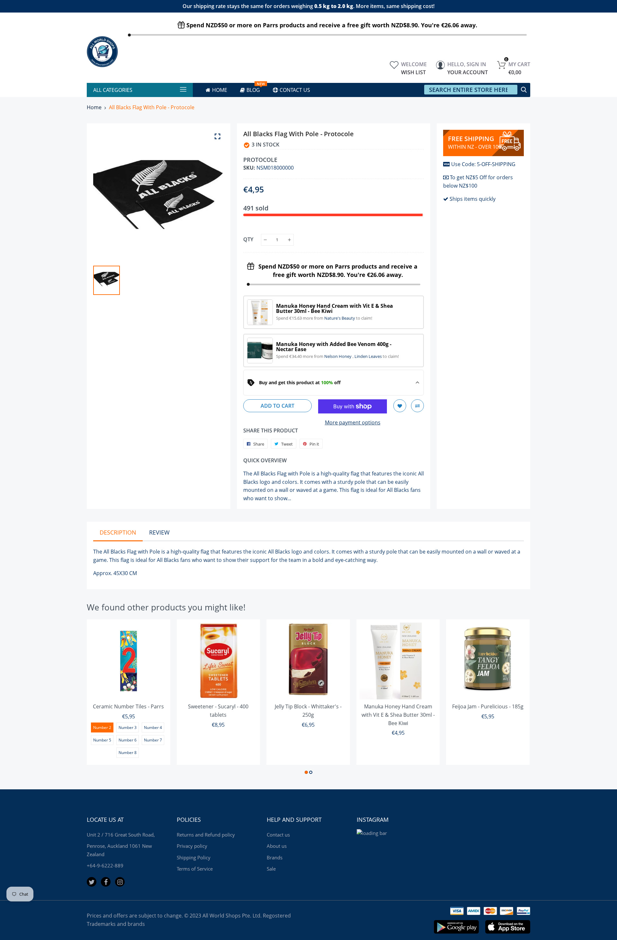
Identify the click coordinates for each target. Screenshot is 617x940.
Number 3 (128, 727)
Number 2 (102, 727)
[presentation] (99, 697)
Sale (271, 868)
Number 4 (153, 727)
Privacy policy (192, 846)
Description (118, 532)
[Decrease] (265, 239)
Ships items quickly (473, 198)
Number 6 (128, 740)
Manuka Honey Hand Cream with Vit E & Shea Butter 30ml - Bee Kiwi (398, 714)
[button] (306, 772)
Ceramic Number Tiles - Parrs (128, 706)
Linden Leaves (368, 356)
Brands (274, 857)
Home (94, 107)
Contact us (278, 834)
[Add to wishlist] (399, 405)
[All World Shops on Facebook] (106, 882)
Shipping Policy (193, 857)
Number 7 (153, 740)
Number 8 (128, 752)
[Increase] (289, 239)
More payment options (352, 422)
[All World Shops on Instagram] (120, 882)
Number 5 (102, 740)
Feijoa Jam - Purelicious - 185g (487, 706)
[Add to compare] (417, 405)
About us (277, 846)
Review (159, 532)
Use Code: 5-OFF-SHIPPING (483, 164)
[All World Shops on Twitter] (91, 882)
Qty (248, 239)
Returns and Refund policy (206, 834)
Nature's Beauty (340, 318)
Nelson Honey (338, 356)
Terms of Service (195, 868)
